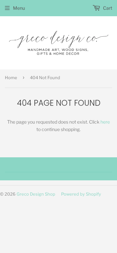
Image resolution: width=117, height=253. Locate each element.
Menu (19, 8)
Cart (107, 8)
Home (11, 77)
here (105, 122)
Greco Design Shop (36, 194)
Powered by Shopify (81, 194)
